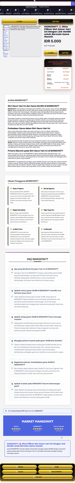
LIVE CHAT (39, 477)
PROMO (20, 466)
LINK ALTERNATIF (57, 472)
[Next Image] (39, 41)
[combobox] (35, 4)
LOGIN (19, 21)
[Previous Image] (11, 41)
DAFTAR (55, 21)
